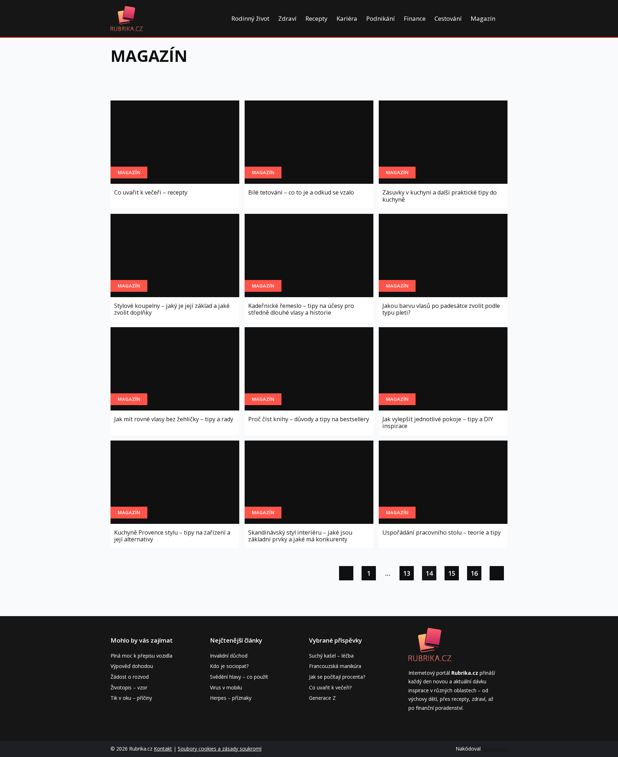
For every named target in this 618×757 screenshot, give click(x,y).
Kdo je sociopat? (229, 666)
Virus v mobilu (226, 687)
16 (474, 573)
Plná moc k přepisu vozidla (141, 655)
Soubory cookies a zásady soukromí (219, 748)
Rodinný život (250, 18)
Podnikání (380, 18)
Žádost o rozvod (130, 676)
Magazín (483, 18)
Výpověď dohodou (132, 666)
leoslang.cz (494, 748)
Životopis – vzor (129, 687)
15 (451, 573)
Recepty (316, 18)
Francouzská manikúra (335, 666)
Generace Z (322, 697)
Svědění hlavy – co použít (239, 676)
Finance (415, 18)
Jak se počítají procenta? (337, 676)
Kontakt (163, 748)
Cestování (448, 18)
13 (406, 573)
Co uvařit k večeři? (330, 687)
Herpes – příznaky (230, 697)
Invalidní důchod (228, 655)
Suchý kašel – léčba (331, 655)
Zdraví (287, 18)
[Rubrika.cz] (127, 18)
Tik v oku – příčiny (131, 697)
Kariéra (347, 18)
